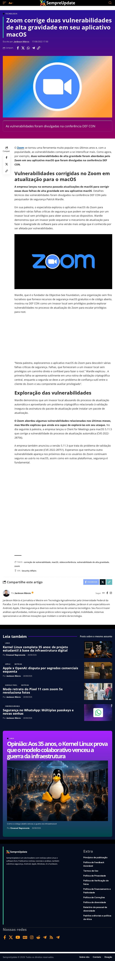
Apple (8, 664)
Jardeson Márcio (21, 41)
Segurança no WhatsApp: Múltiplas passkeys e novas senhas (38, 711)
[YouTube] (18, 937)
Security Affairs (29, 570)
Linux (11, 738)
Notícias (18, 664)
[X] (10, 937)
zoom (17, 566)
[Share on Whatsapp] (28, 48)
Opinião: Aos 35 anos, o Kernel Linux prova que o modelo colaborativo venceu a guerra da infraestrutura (57, 750)
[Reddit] (38, 937)
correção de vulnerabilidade (37, 562)
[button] (5, 3)
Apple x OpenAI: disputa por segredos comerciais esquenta (40, 669)
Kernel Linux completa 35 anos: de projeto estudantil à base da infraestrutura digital (35, 648)
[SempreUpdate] (57, 3)
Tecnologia (11, 14)
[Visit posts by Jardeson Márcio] (6, 593)
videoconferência (67, 562)
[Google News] (25, 937)
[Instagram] (111, 593)
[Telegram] (44, 937)
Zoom (20, 147)
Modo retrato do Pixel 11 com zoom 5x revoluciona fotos (33, 690)
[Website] (103, 593)
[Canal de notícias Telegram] (57, 937)
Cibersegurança (12, 706)
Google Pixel (11, 685)
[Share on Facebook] (17, 48)
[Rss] (51, 937)
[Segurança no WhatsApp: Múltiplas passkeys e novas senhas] (98, 712)
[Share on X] (23, 48)
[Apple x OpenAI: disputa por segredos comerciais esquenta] (98, 670)
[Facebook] (107, 593)
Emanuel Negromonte (20, 828)
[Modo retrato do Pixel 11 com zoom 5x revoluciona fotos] (98, 691)
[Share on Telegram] (33, 48)
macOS (55, 562)
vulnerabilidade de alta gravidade (93, 562)
